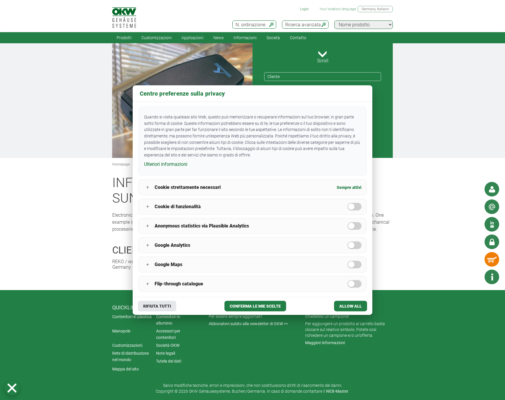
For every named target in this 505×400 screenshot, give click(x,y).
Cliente (273, 76)
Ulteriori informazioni (165, 164)
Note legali (165, 353)
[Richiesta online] (492, 206)
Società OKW (167, 345)
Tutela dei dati (168, 361)
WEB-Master (337, 391)
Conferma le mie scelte (255, 306)
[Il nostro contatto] (492, 189)
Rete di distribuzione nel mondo (130, 356)
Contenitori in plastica (132, 316)
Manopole (121, 331)
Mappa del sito (125, 369)
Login (304, 9)
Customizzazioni (156, 37)
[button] (12, 388)
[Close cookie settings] (12, 388)
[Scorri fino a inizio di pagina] (474, 277)
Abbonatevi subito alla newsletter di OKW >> (248, 323)
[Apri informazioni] (492, 277)
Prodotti (124, 37)
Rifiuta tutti (157, 306)
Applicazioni (192, 37)
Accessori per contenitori (168, 334)
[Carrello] (492, 259)
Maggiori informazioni (325, 342)
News (218, 37)
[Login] (492, 242)
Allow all (350, 306)
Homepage (121, 164)
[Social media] (492, 224)
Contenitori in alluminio (168, 319)
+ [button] (147, 187)
